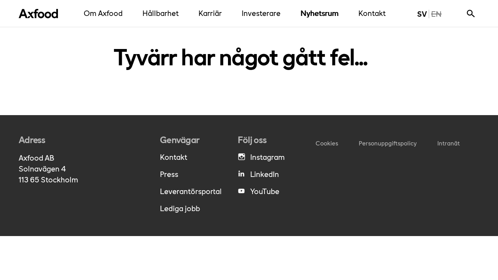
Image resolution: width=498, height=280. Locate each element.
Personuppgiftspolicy (388, 143)
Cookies (327, 143)
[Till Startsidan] (38, 13)
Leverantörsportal (191, 191)
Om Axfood (105, 13)
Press (169, 173)
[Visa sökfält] (470, 13)
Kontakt (373, 13)
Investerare (263, 13)
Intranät (448, 143)
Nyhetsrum (321, 13)
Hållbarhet (162, 13)
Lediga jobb (180, 208)
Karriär (212, 13)
